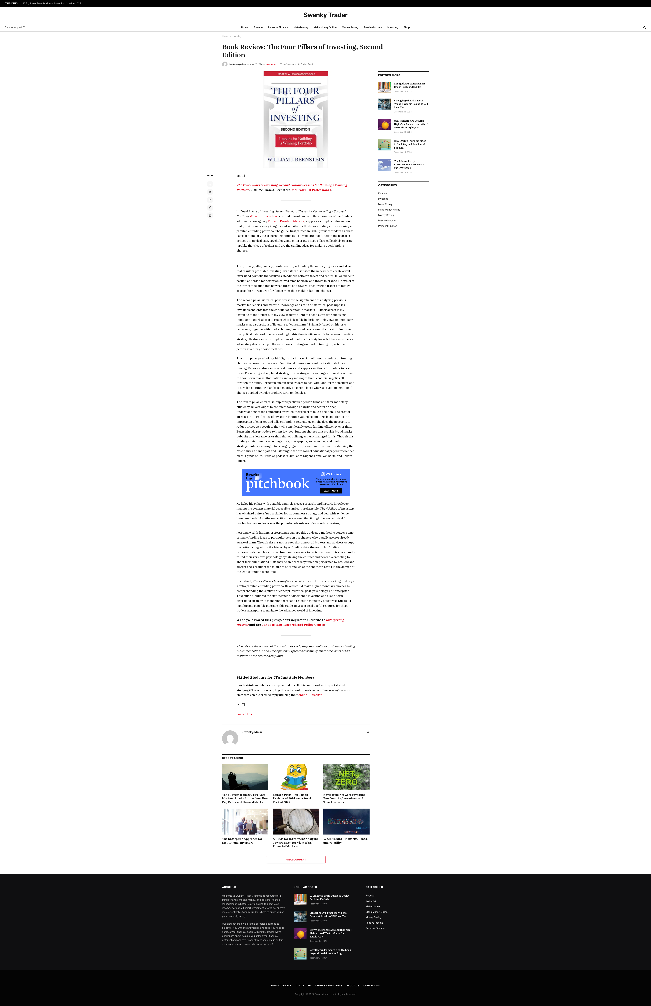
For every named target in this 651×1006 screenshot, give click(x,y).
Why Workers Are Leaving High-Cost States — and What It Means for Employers (411, 124)
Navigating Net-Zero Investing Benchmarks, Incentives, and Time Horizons (344, 798)
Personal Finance (278, 27)
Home (244, 27)
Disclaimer (303, 985)
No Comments (289, 64)
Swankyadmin (239, 64)
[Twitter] (210, 192)
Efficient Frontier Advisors (286, 221)
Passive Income (373, 27)
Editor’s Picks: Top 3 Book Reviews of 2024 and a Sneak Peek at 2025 (292, 798)
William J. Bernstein (263, 216)
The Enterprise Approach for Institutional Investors (242, 840)
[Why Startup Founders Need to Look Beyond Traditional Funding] (384, 144)
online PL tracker (309, 695)
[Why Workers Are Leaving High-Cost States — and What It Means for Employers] (384, 124)
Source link (244, 714)
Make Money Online (325, 27)
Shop (407, 27)
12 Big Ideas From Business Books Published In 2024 (410, 85)
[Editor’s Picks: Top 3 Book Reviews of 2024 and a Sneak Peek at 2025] (296, 777)
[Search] (644, 27)
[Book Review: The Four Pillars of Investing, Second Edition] (296, 119)
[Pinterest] (210, 207)
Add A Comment (296, 859)
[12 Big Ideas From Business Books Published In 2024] (384, 87)
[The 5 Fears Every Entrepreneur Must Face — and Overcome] (384, 165)
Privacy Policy (281, 985)
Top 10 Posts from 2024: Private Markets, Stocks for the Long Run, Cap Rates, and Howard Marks (245, 798)
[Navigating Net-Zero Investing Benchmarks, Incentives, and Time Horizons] (346, 777)
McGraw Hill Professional (311, 190)
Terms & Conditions (328, 985)
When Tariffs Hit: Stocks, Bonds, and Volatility (345, 840)
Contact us (371, 985)
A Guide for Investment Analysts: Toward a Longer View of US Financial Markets (295, 842)
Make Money (300, 27)
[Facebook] (210, 184)
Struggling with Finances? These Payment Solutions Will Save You (59, 3)
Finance (258, 27)
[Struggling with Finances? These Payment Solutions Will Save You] (384, 104)
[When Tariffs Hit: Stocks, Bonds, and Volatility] (346, 822)
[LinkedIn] (210, 200)
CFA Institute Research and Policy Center (293, 625)
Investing (392, 27)
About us (352, 985)
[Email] (210, 215)
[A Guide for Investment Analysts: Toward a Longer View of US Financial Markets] (296, 822)
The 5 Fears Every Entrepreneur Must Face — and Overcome (409, 164)
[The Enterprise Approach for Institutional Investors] (245, 822)
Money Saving (350, 27)
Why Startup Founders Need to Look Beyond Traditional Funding (410, 144)
